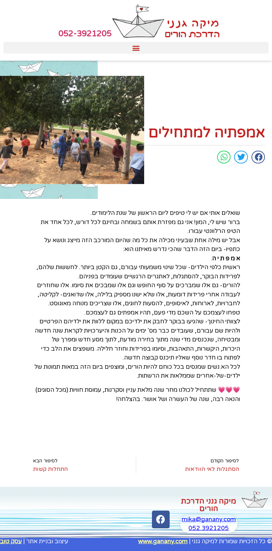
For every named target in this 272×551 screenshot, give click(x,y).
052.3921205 (208, 528)
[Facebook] (161, 519)
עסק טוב (11, 541)
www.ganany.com (163, 541)
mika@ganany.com (209, 519)
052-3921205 (85, 34)
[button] (136, 48)
